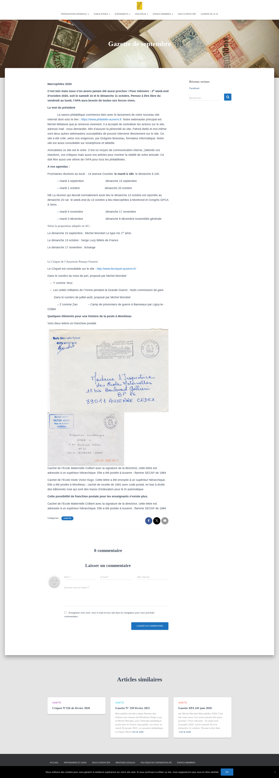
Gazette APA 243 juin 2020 (195, 708)
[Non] (275, 772)
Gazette (67, 518)
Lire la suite (138, 731)
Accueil (54, 763)
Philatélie (140, 14)
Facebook (194, 88)
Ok (227, 772)
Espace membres (162, 14)
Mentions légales (125, 763)
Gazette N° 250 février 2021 (132, 708)
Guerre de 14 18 (209, 14)
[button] (88, 14)
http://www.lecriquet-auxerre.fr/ (116, 268)
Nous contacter (187, 14)
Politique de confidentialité (156, 763)
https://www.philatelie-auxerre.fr (101, 119)
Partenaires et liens (75, 763)
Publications (101, 14)
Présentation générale (74, 14)
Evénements (122, 14)
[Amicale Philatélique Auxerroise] (139, 6)
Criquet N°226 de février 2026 (71, 708)
